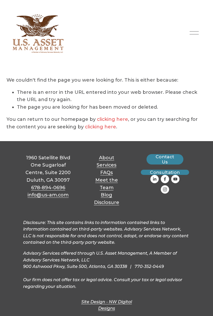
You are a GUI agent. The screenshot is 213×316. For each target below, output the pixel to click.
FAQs (106, 172)
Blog (106, 195)
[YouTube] (175, 179)
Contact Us (165, 159)
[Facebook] (165, 179)
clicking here (112, 119)
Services (106, 165)
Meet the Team (106, 183)
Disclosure (106, 202)
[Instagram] (165, 189)
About (106, 158)
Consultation (165, 172)
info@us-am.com (48, 195)
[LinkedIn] (154, 179)
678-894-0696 (48, 187)
